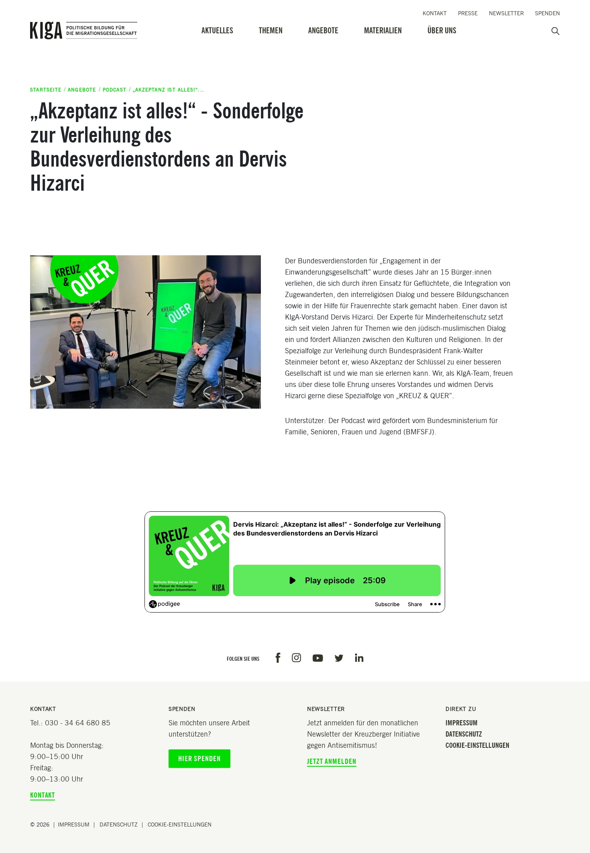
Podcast (114, 90)
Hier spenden (199, 758)
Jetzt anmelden (331, 761)
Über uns (441, 30)
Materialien (383, 30)
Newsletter (506, 13)
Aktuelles (217, 30)
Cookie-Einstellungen (477, 745)
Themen (271, 30)
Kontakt (435, 13)
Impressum (462, 723)
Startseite (45, 90)
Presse (468, 13)
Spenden (547, 13)
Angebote (323, 30)
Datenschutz (464, 734)
